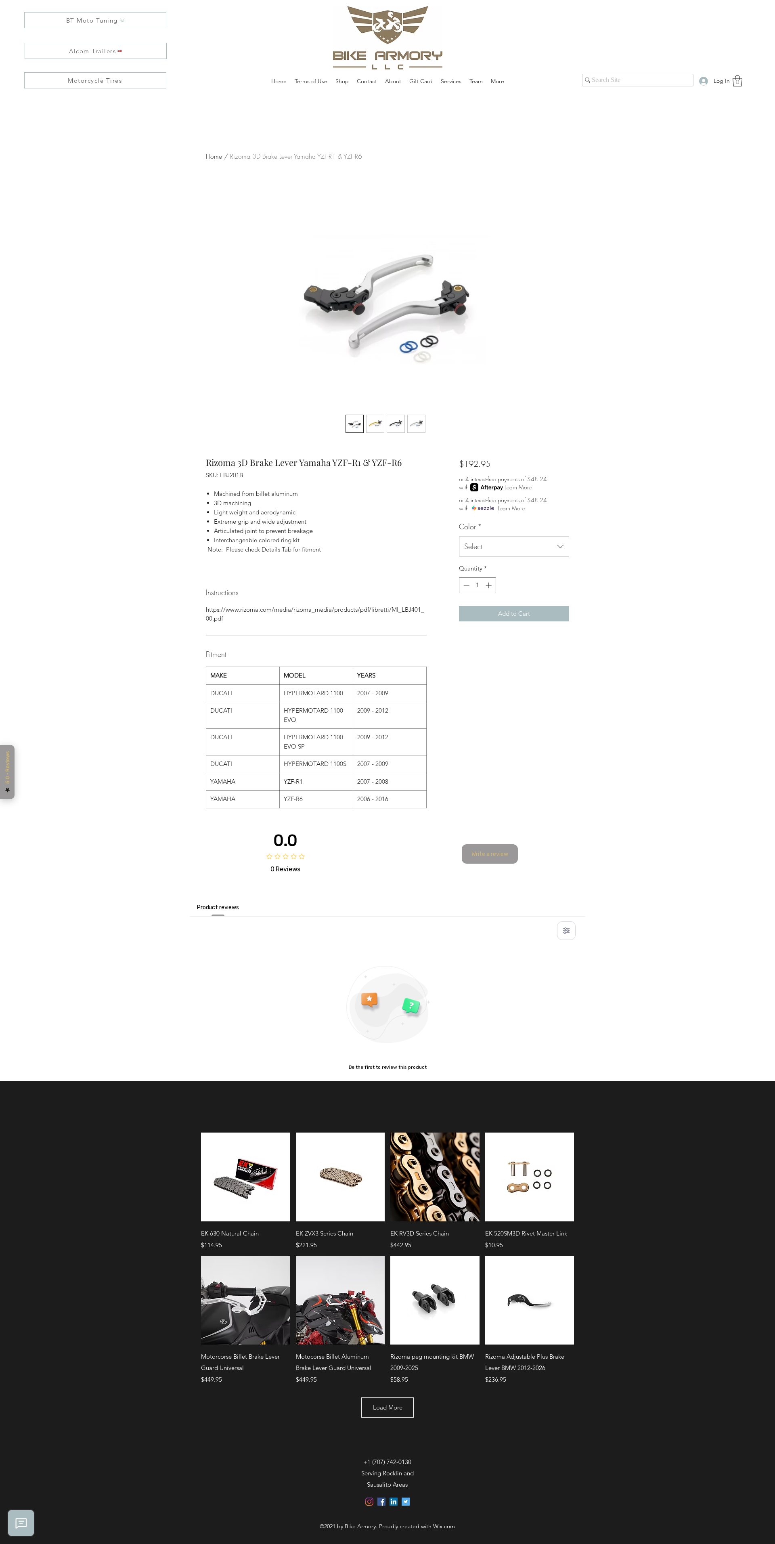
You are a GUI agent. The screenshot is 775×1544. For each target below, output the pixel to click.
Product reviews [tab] (218, 907)
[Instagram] (369, 1502)
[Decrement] (465, 585)
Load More (387, 1407)
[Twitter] (406, 1502)
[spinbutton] (477, 585)
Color (470, 526)
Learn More (518, 487)
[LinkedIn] (394, 1502)
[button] (737, 81)
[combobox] (514, 547)
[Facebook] (381, 1502)
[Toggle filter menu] (566, 930)
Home (214, 156)
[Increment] (489, 585)
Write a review (489, 854)
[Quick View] (245, 1177)
